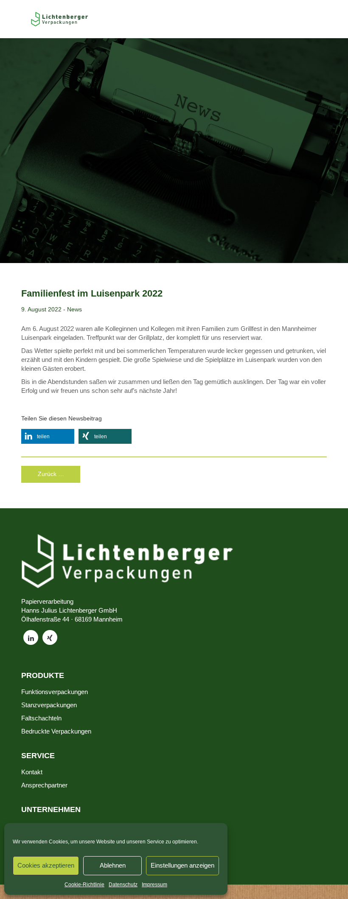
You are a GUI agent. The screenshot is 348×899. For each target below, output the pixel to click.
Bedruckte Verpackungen (56, 731)
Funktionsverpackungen (54, 691)
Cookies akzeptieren (45, 865)
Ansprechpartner (44, 785)
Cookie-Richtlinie (84, 885)
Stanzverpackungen (49, 705)
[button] (47, 436)
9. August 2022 (41, 309)
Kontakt (31, 772)
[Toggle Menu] (17, 19)
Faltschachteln (41, 718)
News (74, 309)
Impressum (154, 885)
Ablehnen (113, 865)
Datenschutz (123, 885)
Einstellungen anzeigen (182, 865)
